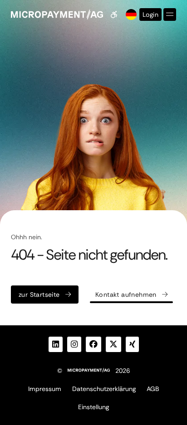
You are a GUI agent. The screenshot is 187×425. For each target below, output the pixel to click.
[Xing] (132, 344)
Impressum (44, 389)
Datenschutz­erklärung (104, 389)
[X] (113, 344)
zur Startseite (39, 294)
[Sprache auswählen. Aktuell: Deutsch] (130, 14)
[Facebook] (93, 344)
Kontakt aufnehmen (126, 294)
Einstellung (93, 407)
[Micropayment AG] (57, 14)
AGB (153, 389)
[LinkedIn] (55, 344)
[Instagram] (74, 344)
